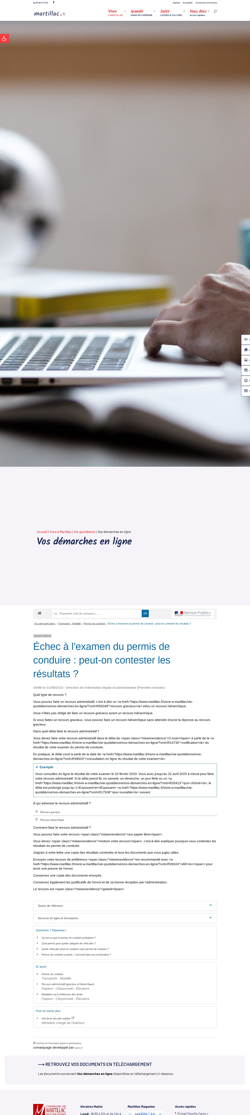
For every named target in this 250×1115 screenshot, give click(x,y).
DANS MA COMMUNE (141, 13)
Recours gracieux (49, 812)
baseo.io (78, 1048)
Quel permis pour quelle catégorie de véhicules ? (69, 943)
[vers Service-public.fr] (193, 614)
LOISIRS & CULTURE (171, 13)
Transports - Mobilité (69, 623)
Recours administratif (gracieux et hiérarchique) (68, 984)
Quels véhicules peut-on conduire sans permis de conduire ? (75, 949)
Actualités (188, 3)
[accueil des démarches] (39, 613)
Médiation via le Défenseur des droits (62, 994)
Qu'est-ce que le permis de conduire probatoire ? (69, 937)
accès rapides (198, 13)
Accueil (42, 532)
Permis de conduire (95, 623)
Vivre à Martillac (60, 532)
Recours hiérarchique (51, 819)
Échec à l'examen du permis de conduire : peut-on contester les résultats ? (149, 623)
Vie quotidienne (84, 532)
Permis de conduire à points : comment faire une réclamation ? (76, 954)
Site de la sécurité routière (56, 1018)
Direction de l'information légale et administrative (58, 1043)
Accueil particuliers (45, 623)
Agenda (176, 3)
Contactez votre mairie (206, 3)
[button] (4, 38)
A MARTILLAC (115, 13)
